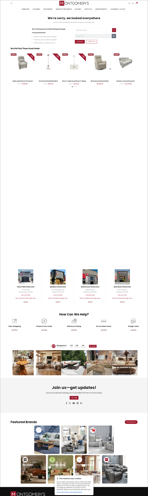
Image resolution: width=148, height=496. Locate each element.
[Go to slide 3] (75, 86)
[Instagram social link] (70, 403)
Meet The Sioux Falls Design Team (26, 298)
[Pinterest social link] (77, 403)
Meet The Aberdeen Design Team (122, 298)
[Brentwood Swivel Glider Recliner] (100, 62)
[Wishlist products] (132, 3)
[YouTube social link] (74, 403)
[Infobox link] (47, 440)
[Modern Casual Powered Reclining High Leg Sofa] (126, 62)
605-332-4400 (25, 295)
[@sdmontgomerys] (53, 346)
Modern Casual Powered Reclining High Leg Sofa (126, 82)
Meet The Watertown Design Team (90, 298)
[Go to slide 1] (72, 86)
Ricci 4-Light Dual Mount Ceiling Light (74, 82)
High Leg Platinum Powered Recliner (23, 82)
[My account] (129, 3)
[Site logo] (74, 3)
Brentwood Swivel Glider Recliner (100, 82)
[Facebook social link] (66, 403)
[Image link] (28, 494)
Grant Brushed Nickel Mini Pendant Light (48, 82)
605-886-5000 (90, 295)
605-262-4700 (122, 295)
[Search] (11, 3)
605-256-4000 (57, 295)
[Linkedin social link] (81, 403)
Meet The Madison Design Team (58, 298)
